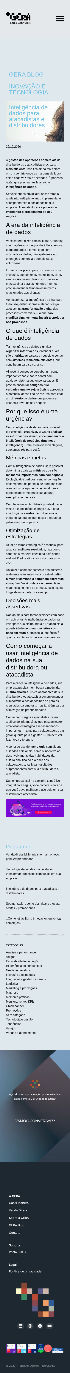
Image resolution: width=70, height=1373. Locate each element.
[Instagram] (30, 1326)
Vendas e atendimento (21, 1032)
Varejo (10, 1028)
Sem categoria (15, 1015)
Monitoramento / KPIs (20, 1001)
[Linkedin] (20, 1326)
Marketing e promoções (21, 988)
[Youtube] (49, 1326)
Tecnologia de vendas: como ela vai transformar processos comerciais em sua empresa (33, 874)
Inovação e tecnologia (20, 974)
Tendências (13, 1024)
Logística (12, 983)
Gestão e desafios (18, 970)
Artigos (10, 956)
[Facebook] (40, 1326)
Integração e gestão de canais (26, 979)
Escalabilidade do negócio (23, 961)
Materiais (12, 992)
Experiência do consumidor (24, 965)
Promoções (13, 1010)
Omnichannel (15, 1006)
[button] (35, 1121)
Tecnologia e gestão (19, 1019)
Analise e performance (21, 952)
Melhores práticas (17, 997)
